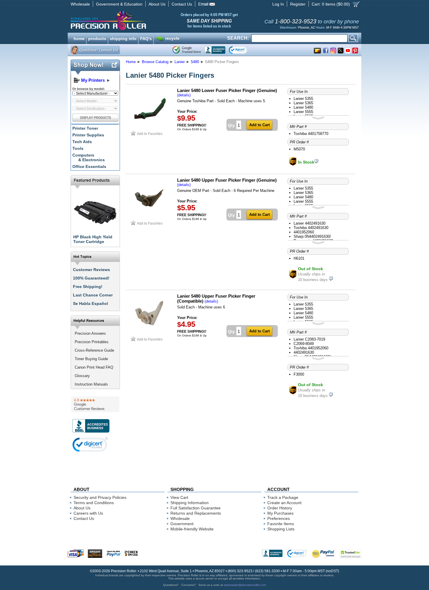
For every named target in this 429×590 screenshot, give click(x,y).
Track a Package (282, 497)
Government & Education (119, 4)
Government (181, 523)
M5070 (299, 149)
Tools (77, 148)
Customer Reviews (91, 269)
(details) (184, 95)
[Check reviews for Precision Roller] (95, 404)
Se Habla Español (90, 303)
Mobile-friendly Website (192, 529)
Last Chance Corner (93, 295)
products (97, 38)
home (79, 38)
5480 (195, 62)
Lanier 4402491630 (309, 223)
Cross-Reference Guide (94, 350)
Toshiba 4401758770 (311, 133)
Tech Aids (82, 141)
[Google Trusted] (186, 50)
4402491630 (304, 352)
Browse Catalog (155, 62)
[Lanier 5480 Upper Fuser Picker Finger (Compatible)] (150, 333)
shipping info (123, 38)
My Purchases (280, 513)
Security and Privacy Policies (100, 497)
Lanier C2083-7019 (309, 339)
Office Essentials (89, 166)
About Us (157, 4)
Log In (278, 4)
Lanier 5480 (303, 107)
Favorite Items (280, 523)
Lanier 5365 (303, 103)
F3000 (299, 374)
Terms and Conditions (94, 502)
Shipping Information (189, 502)
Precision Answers (90, 333)
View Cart (179, 497)
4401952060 (304, 232)
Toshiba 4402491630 (311, 227)
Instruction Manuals (91, 384)
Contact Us (182, 4)
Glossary (82, 376)
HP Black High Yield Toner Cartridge (92, 239)
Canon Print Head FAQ (94, 367)
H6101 (299, 258)
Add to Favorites (150, 134)
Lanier (180, 62)
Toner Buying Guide (91, 359)
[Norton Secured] (243, 50)
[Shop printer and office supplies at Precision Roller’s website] (139, 20)
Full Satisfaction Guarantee (195, 508)
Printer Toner (85, 128)
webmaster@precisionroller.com (245, 584)
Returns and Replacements (195, 513)
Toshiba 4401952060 (311, 348)
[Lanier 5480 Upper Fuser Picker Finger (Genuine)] (150, 217)
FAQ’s (146, 38)
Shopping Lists (280, 529)
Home (131, 62)
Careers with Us (88, 513)
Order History (279, 508)
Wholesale (80, 4)
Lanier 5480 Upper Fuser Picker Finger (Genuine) (227, 180)
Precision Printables (92, 342)
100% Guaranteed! (91, 278)
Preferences (278, 518)
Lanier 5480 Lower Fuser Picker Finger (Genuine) (227, 90)
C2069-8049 (304, 343)
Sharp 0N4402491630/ (312, 236)
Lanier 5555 (303, 112)
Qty (231, 125)
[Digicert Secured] (90, 444)
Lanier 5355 (303, 98)
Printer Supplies (88, 135)
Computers (88, 157)
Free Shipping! (87, 286)
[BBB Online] (214, 50)
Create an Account (284, 502)
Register (298, 4)
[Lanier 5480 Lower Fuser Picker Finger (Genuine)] (150, 128)
